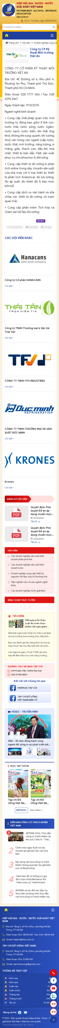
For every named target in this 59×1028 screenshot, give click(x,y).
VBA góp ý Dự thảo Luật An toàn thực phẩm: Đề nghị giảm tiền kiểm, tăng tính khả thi (36, 623)
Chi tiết (9, 286)
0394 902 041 (34, 671)
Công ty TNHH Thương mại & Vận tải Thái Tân (27, 330)
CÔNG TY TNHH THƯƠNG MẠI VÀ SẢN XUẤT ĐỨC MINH (28, 430)
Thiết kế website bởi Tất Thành (17, 1024)
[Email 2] (53, 1011)
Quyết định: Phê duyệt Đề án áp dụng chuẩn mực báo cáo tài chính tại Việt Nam (41, 511)
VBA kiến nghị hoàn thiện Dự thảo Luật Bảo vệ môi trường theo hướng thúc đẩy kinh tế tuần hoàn (29, 635)
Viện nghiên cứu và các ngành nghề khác (29, 584)
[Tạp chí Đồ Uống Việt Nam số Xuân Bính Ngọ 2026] (18, 783)
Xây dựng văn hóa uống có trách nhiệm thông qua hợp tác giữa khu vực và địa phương (33, 865)
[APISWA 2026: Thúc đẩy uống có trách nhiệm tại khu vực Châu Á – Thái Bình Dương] (15, 836)
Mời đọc (21, 810)
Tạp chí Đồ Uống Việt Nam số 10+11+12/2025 (40, 801)
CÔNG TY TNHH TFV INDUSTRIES (25, 380)
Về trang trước (15, 227)
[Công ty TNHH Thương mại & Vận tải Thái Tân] (29, 307)
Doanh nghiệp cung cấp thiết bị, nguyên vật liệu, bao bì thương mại (29, 575)
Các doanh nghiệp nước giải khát (28, 590)
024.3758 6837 (19, 674)
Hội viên (26, 43)
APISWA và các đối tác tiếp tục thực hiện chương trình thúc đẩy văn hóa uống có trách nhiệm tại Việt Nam (32, 893)
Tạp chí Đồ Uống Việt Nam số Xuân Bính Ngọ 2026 (17, 801)
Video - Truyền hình (24, 711)
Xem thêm (35, 810)
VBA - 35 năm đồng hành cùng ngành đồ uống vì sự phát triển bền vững (29, 743)
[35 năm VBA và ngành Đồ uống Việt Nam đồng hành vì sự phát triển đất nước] (29, 752)
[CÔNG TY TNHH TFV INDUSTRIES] (29, 359)
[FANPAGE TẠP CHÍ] (13, 688)
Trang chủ (13, 43)
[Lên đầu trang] (53, 1019)
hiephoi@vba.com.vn (23, 939)
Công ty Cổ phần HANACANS (23, 280)
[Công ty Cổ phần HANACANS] (29, 258)
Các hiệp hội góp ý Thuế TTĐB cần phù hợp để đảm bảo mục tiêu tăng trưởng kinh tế (27, 654)
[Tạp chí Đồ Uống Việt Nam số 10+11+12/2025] (41, 783)
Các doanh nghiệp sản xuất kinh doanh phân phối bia (27, 558)
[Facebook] (19, 1012)
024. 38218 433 (25, 934)
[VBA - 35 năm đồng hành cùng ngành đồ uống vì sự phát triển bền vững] (29, 726)
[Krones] (29, 460)
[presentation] (12, 787)
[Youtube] (25, 1012)
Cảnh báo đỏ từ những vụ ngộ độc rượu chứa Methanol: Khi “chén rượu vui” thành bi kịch (31, 879)
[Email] (53, 1004)
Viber (42, 221)
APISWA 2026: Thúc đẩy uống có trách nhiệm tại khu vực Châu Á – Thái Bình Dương (38, 836)
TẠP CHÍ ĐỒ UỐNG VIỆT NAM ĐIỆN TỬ (27, 698)
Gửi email (33, 227)
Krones (9, 481)
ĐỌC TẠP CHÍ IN (19, 766)
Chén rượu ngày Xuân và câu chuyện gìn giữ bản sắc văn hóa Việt (31, 850)
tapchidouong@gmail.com (26, 964)
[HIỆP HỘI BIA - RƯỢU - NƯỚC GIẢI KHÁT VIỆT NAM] (8, 10)
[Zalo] (53, 996)
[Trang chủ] (5, 35)
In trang (47, 227)
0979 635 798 (18, 671)
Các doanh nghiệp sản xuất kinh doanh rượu (27, 566)
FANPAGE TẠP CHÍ (27, 688)
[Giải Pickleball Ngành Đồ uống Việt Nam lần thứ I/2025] (44, 752)
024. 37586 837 (25, 959)
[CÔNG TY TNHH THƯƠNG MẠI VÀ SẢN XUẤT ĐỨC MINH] (29, 408)
